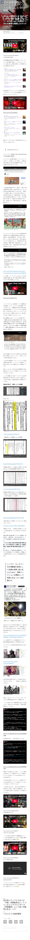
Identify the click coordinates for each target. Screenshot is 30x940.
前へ (4, 898)
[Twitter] (10, 922)
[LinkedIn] (16, 922)
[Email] (21, 922)
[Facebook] (5, 922)
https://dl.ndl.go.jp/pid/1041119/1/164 (13, 518)
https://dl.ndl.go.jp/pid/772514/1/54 (13, 464)
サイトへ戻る (7, 918)
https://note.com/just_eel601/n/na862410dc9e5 (14, 525)
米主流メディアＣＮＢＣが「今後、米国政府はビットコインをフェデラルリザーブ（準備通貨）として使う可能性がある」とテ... (14, 904)
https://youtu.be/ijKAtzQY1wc (10, 298)
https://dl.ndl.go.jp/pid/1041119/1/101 (11, 489)
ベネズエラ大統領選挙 (12, 914)
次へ (4, 912)
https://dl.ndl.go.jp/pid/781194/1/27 (11, 434)
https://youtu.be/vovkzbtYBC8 (10, 112)
